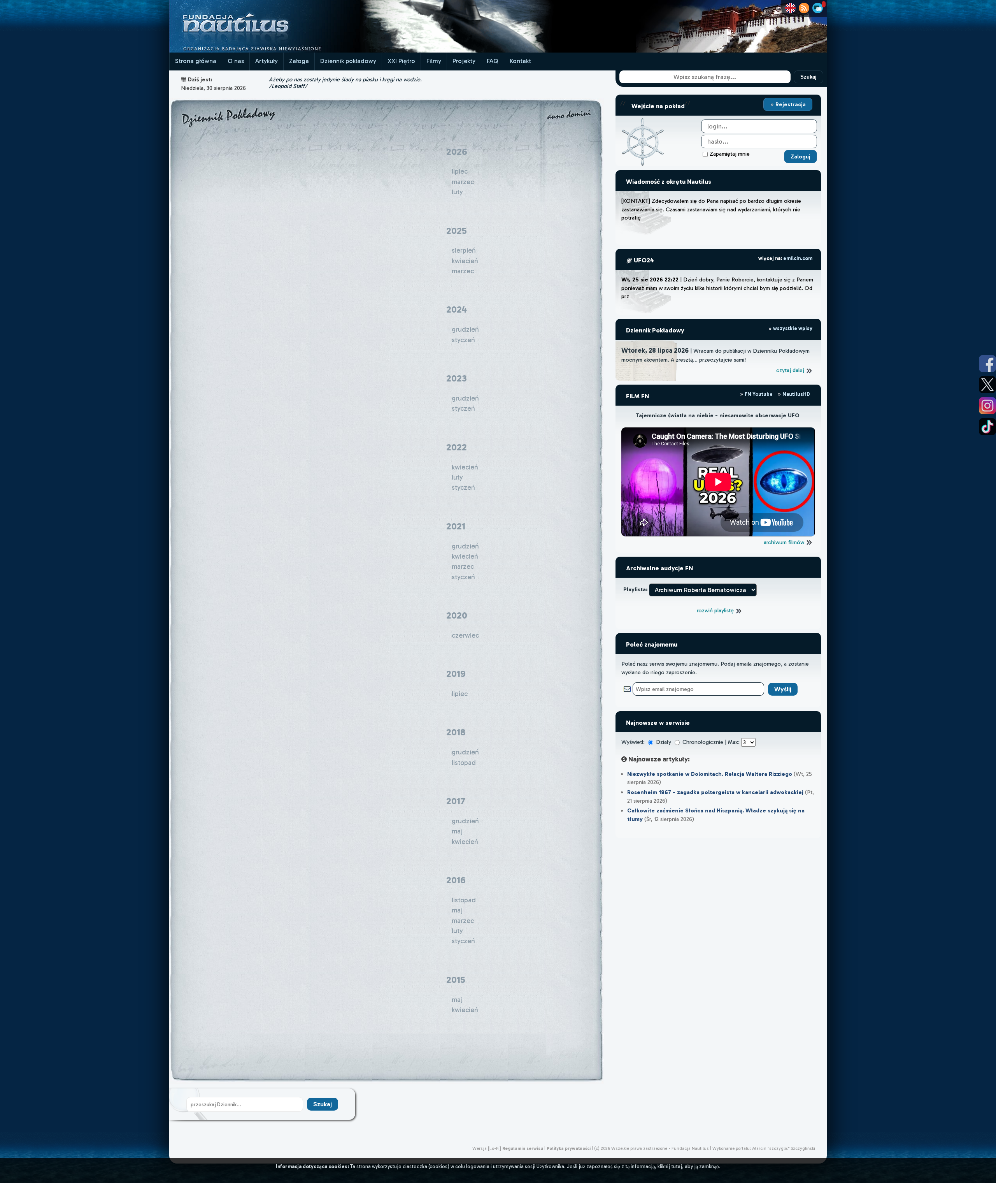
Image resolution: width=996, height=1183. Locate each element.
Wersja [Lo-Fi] (486, 1148)
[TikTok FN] (987, 426)
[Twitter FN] (987, 384)
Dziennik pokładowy (348, 61)
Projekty (463, 61)
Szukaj (808, 77)
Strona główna (195, 61)
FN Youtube (758, 394)
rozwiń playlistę (716, 610)
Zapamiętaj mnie (730, 153)
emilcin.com (797, 258)
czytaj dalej (791, 370)
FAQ (492, 61)
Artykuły (266, 61)
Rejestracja (790, 104)
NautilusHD (795, 394)
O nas (236, 61)
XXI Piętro (401, 61)
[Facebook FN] (987, 363)
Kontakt (520, 61)
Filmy (433, 61)
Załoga (299, 61)
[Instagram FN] (987, 405)
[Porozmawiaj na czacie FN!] (817, 8)
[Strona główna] (264, 50)
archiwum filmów (785, 542)
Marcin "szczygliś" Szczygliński (783, 1148)
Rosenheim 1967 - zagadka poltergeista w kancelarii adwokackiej (715, 792)
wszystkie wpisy (792, 328)
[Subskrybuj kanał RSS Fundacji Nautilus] (804, 8)
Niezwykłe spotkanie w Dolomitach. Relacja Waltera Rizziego (709, 773)
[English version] (790, 8)
